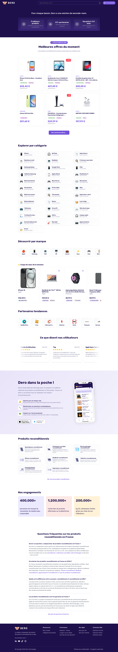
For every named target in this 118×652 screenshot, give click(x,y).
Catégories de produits (49, 633)
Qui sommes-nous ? (20, 638)
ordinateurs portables (63, 553)
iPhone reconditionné (68, 570)
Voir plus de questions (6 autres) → (59, 614)
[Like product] (35, 270)
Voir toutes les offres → (59, 132)
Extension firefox (97, 633)
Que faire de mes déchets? (67, 635)
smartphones (51, 553)
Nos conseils (46, 630)
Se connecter (110, 3)
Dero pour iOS (83, 630)
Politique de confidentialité (81, 649)
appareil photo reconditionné (48, 572)
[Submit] (99, 3)
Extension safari (97, 635)
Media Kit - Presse (65, 630)
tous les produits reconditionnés (69, 572)
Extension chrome (98, 630)
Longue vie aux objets (66, 633)
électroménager (76, 553)
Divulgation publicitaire (96, 649)
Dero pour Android (84, 633)
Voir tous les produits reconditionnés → (59, 479)
